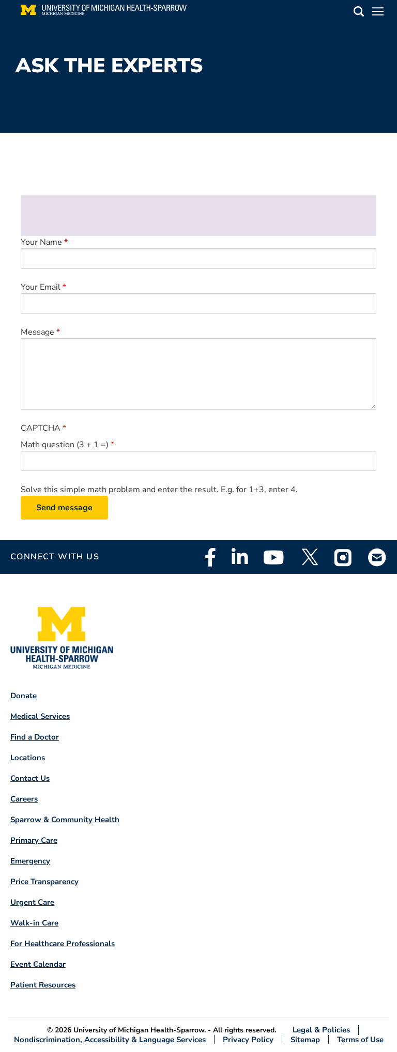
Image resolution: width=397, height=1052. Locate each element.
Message (37, 332)
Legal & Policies (321, 1030)
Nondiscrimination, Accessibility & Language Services (110, 1039)
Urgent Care (32, 902)
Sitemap (305, 1039)
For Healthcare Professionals (62, 943)
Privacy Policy (248, 1039)
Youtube (273, 557)
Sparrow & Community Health (64, 819)
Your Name (41, 242)
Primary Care (33, 840)
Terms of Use (360, 1039)
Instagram (343, 557)
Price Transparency (44, 881)
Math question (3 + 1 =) (65, 444)
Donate (23, 695)
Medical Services (40, 716)
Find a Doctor (34, 737)
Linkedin (240, 557)
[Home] (104, 13)
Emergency (30, 861)
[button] (359, 13)
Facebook (210, 557)
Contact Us (30, 778)
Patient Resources (42, 985)
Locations (27, 757)
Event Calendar (38, 964)
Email (377, 557)
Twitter (309, 557)
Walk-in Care (34, 923)
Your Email (40, 287)
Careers (24, 799)
